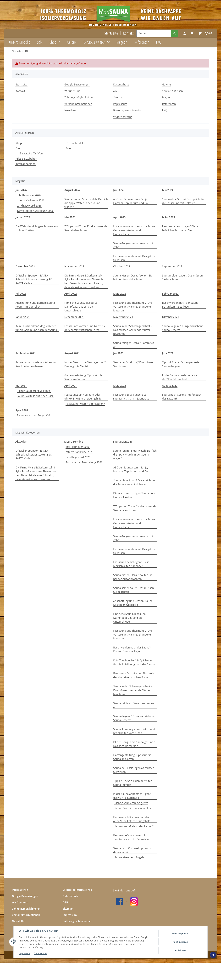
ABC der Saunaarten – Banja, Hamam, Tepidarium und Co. (130, 201)
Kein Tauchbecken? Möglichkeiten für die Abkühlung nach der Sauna (36, 328)
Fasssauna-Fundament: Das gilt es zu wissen (134, 258)
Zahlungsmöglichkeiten (78, 97)
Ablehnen (180, 950)
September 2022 (172, 266)
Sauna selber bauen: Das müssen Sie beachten (182, 277)
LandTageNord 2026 (29, 205)
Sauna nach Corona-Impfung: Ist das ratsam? (181, 396)
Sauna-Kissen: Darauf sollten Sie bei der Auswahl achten (132, 277)
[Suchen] (174, 33)
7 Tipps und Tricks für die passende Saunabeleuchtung (85, 228)
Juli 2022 (21, 293)
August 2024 (72, 190)
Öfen (18, 148)
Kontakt (128, 33)
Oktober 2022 (121, 266)
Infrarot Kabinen (26, 164)
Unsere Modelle (75, 143)
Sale (68, 148)
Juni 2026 (21, 190)
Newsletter (71, 110)
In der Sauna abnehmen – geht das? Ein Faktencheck (180, 377)
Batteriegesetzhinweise (127, 110)
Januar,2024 (23, 217)
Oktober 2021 (170, 317)
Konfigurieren (180, 941)
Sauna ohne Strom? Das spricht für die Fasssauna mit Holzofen (183, 201)
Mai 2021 (21, 385)
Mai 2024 (167, 190)
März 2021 (119, 385)
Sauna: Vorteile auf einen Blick (35, 396)
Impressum (24, 953)
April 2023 (119, 217)
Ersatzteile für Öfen (31, 153)
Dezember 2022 (25, 266)
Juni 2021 (167, 353)
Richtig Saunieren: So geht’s (33, 391)
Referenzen (141, 42)
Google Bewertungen (77, 84)
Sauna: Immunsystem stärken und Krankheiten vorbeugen (36, 364)
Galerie (72, 42)
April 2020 (22, 410)
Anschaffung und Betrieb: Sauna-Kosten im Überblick (36, 304)
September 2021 (26, 353)
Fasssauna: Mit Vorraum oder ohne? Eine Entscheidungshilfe (82, 396)
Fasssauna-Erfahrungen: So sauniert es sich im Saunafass (131, 396)
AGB (115, 91)
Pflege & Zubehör (26, 158)
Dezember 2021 (74, 317)
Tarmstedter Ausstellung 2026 (35, 211)
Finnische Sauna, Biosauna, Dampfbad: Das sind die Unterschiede (80, 306)
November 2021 (123, 317)
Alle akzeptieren (180, 933)
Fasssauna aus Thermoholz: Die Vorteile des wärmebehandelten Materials (132, 306)
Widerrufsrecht (122, 117)
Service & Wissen (172, 91)
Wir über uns (72, 91)
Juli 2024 (118, 190)
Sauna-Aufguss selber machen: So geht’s (134, 245)
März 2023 (168, 217)
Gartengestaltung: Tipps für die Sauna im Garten (83, 377)
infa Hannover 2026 (29, 195)
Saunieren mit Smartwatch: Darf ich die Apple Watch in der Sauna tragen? (86, 203)
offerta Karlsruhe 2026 (30, 200)
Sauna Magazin (122, 441)
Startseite (111, 33)
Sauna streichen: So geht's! (33, 415)
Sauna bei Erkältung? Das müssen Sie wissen (133, 364)
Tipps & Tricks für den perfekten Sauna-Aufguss (181, 364)
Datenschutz (40, 953)
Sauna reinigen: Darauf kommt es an (133, 345)
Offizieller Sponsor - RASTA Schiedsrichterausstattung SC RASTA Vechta (34, 279)
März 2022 (119, 293)
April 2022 (70, 293)
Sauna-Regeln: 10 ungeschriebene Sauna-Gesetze (182, 328)
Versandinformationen (78, 104)
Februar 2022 (170, 293)
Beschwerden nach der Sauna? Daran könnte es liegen (180, 304)
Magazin (121, 42)
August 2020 (169, 385)
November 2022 (74, 266)
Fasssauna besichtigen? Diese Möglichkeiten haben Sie (180, 228)
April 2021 (70, 385)
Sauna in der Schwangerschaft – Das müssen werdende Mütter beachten (132, 330)
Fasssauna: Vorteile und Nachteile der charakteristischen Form (85, 328)
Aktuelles (21, 441)
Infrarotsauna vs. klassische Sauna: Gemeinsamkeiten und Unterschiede (134, 230)
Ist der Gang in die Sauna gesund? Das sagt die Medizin (85, 364)
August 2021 (72, 353)
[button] (184, 33)
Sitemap (118, 97)
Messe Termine (73, 441)
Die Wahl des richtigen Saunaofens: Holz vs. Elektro (37, 228)
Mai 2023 (69, 217)
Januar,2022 (23, 317)
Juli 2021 (118, 353)
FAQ (158, 42)
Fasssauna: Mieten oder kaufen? (85, 403)
